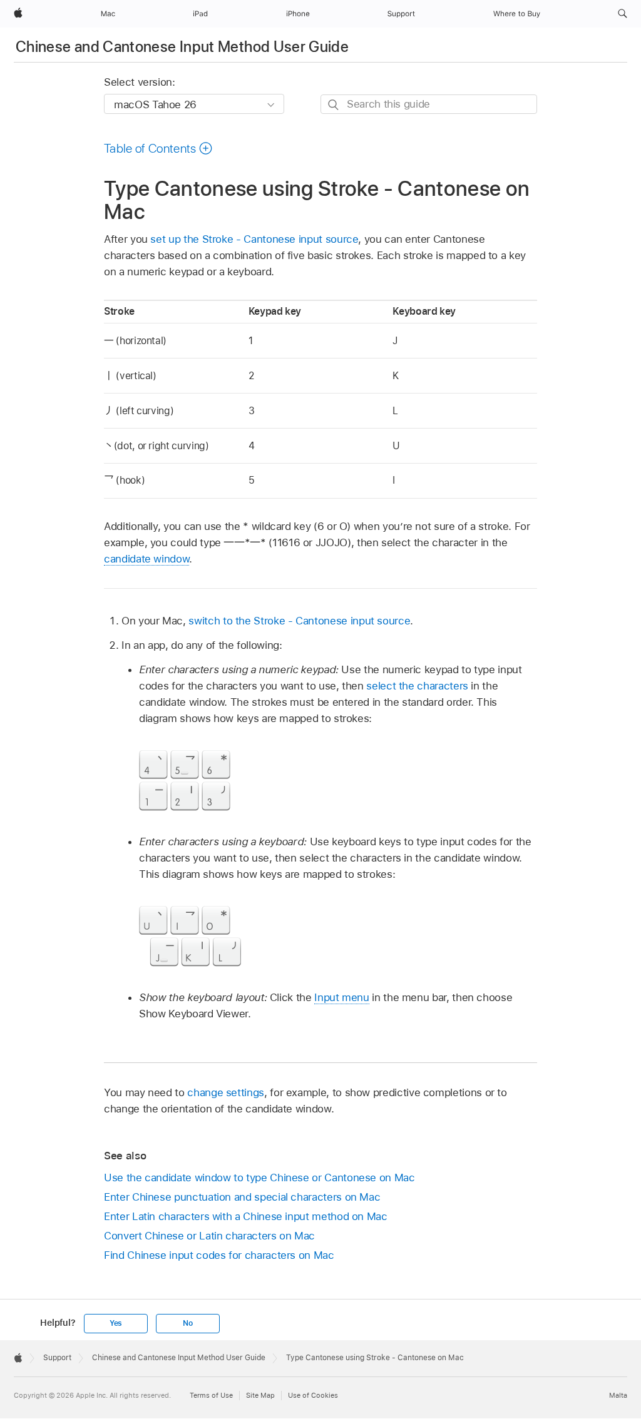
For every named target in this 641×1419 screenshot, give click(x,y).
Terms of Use (211, 1395)
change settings (225, 1092)
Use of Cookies (313, 1395)
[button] (622, 14)
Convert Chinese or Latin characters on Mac (209, 1235)
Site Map (260, 1395)
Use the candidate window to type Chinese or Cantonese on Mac (259, 1177)
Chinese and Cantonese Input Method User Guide (182, 47)
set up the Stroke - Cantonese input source (254, 239)
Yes (116, 1323)
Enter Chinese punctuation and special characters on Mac (242, 1197)
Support (57, 1357)
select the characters (417, 685)
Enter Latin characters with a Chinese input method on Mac (245, 1216)
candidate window (146, 558)
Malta (618, 1395)
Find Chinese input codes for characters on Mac (219, 1255)
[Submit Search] (334, 104)
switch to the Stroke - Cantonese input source (299, 620)
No (188, 1323)
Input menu (341, 997)
